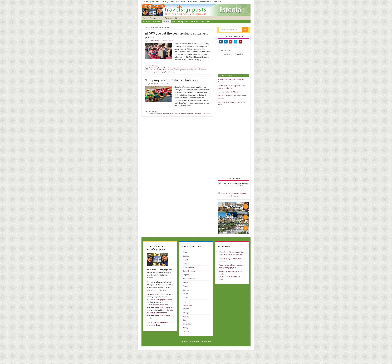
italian (160, 70)
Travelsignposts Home (151, 2)
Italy (184, 301)
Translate (239, 54)
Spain (185, 320)
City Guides (180, 2)
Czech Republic (188, 267)
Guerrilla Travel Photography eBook (229, 278)
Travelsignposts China (163, 300)
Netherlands (187, 305)
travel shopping (169, 72)
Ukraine (186, 331)
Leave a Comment (168, 41)
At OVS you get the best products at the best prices (176, 35)
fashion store (154, 70)
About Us (217, 2)
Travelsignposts (153, 294)
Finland (185, 282)
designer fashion (176, 68)
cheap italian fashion (165, 68)
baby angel (156, 68)
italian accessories (168, 70)
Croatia (185, 263)
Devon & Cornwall (189, 271)
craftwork (159, 113)
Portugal (186, 313)
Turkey (185, 328)
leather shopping (179, 70)
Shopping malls (199, 113)
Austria (185, 252)
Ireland (185, 297)
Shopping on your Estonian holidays (171, 80)
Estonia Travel (196, 10)
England (186, 275)
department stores (168, 113)
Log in (210, 341)
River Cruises (192, 2)
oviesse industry (188, 70)
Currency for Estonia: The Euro (229, 92)
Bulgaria (186, 260)
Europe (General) (189, 279)
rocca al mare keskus (200, 70)
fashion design (196, 68)
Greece (185, 294)
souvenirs (207, 113)
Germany (186, 290)
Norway (186, 309)
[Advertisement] (233, 63)
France (185, 286)
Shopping (154, 66)
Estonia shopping (186, 68)
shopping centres (189, 113)
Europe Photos (205, 2)
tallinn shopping (160, 72)
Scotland (186, 316)
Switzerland (187, 324)
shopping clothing (150, 72)
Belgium (186, 256)
